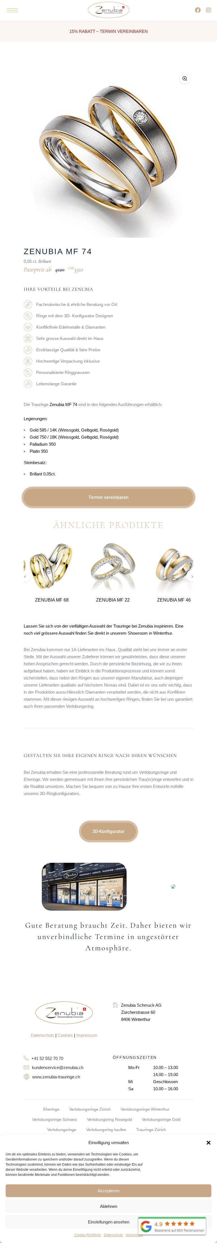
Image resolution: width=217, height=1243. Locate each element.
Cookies (65, 1035)
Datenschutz (113, 1235)
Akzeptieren (108, 1190)
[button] (208, 1143)
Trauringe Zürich (151, 1129)
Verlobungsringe (61, 1129)
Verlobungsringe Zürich (90, 1109)
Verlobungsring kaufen (106, 1129)
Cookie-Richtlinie (87, 1235)
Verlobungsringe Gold (161, 1119)
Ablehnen (108, 1206)
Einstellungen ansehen (108, 1221)
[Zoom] (185, 78)
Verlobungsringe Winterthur (145, 1109)
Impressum (134, 1235)
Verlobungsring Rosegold (109, 1119)
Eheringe (51, 1109)
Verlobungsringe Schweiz (54, 1119)
